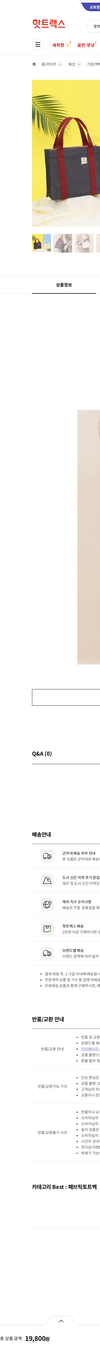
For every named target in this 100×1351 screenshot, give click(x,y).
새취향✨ (60, 45)
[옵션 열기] (61, 1320)
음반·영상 (85, 45)
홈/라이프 (49, 64)
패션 (71, 64)
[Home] (34, 64)
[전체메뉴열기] (38, 44)
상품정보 (64, 284)
